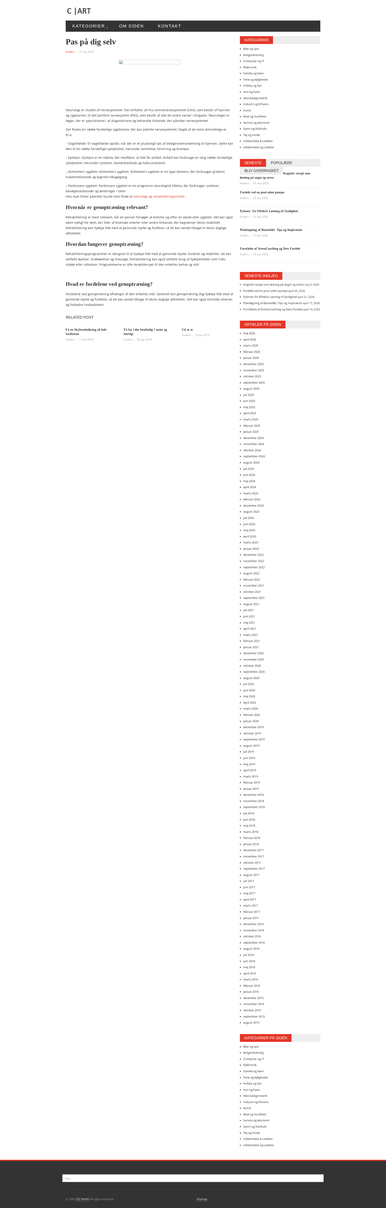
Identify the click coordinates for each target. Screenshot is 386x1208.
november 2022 (253, 561)
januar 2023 (251, 549)
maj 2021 (249, 623)
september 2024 (254, 456)
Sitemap (201, 1199)
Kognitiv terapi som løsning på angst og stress (273, 284)
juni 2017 (249, 887)
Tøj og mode (251, 135)
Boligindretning (253, 55)
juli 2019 (248, 752)
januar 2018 (251, 844)
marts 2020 (250, 708)
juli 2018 (248, 813)
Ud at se (187, 329)
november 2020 (253, 659)
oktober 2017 (252, 863)
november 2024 (253, 444)
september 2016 (254, 942)
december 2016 (253, 924)
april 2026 (249, 339)
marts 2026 (250, 345)
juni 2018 (249, 819)
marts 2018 (250, 832)
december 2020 (253, 653)
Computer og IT (253, 61)
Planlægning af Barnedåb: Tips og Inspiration (271, 230)
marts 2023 (250, 542)
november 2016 (253, 930)
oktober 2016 (252, 936)
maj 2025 (249, 407)
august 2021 (251, 604)
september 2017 (254, 869)
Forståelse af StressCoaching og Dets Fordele (270, 248)
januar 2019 (251, 789)
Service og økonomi (256, 123)
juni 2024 (249, 475)
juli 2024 (248, 469)
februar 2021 (251, 641)
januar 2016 (251, 992)
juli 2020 (248, 684)
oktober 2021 (252, 592)
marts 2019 (250, 776)
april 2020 (249, 702)
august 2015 (251, 1022)
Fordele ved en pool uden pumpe (262, 192)
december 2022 (253, 555)
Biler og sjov (251, 49)
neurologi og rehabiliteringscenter (159, 196)
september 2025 (254, 382)
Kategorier (88, 26)
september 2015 (254, 1016)
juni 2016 (249, 961)
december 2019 (253, 727)
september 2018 (254, 807)
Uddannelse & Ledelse (258, 141)
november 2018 (253, 801)
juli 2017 (248, 881)
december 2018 (253, 795)
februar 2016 (251, 986)
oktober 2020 (252, 666)
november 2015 (253, 1004)
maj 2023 (249, 530)
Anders (70, 52)
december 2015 (253, 998)
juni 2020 (249, 690)
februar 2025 (251, 426)
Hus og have (251, 92)
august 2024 (251, 462)
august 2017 (251, 875)
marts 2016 (250, 979)
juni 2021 (249, 616)
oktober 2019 (252, 733)
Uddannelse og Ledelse (258, 147)
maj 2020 (249, 696)
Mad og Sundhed (254, 116)
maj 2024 (249, 481)
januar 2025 (251, 432)
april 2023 (249, 536)
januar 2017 (251, 918)
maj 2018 (249, 825)
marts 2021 (250, 635)
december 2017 (253, 850)
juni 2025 (249, 401)
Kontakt (169, 26)
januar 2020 (251, 721)
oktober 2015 (252, 1010)
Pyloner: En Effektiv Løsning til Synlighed (269, 211)
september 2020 (254, 672)
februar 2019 (251, 782)
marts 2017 (250, 905)
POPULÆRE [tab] (281, 163)
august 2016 (251, 949)
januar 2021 (251, 647)
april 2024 (249, 487)
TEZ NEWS (82, 1199)
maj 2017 (249, 893)
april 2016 (249, 973)
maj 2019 (249, 764)
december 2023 (253, 506)
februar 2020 (251, 715)
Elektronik (250, 67)
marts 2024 (250, 493)
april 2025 (249, 413)
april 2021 (249, 629)
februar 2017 (251, 912)
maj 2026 (249, 333)
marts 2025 (250, 419)
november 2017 (253, 856)
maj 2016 (249, 967)
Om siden (131, 26)
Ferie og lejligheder (255, 79)
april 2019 (249, 770)
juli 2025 (248, 395)
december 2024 (253, 438)
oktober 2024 (252, 450)
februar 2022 (251, 579)
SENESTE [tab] (253, 163)
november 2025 (253, 370)
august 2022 (251, 573)
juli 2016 (248, 955)
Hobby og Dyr (252, 86)
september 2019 (254, 739)
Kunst (247, 110)
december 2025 (253, 364)
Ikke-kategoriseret (255, 98)
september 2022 (254, 567)
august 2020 (251, 678)
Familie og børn (253, 73)
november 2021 (253, 585)
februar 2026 (251, 352)
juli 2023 (248, 518)
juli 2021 (248, 610)
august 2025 (251, 389)
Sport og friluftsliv (255, 129)
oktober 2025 (252, 376)
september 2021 (254, 598)
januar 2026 (251, 358)
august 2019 (251, 746)
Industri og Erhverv (256, 104)
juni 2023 (249, 524)
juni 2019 (249, 758)
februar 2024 (251, 499)
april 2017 (249, 899)
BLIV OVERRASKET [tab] (261, 171)
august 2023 (251, 512)
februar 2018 (251, 838)
